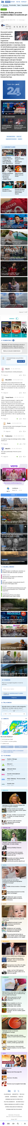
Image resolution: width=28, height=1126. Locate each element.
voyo (4, 1053)
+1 (9, 28)
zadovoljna (6, 827)
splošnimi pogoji (14, 693)
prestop (19, 136)
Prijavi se (20, 361)
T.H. (7, 28)
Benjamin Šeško (11, 136)
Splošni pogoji (20, 1101)
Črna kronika (12, 5)
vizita (4, 865)
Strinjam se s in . (13, 694)
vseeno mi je (5, 743)
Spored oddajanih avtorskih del (14, 1106)
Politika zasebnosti (9, 1101)
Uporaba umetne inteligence (14, 1109)
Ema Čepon (8, 26)
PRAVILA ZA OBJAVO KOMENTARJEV (11, 351)
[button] (8, 124)
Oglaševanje (7, 1094)
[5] (16, 329)
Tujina (18, 5)
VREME (13, 495)
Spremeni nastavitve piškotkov (14, 1099)
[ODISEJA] (14, 319)
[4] (6, 329)
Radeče (20, 139)
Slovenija (5, 5)
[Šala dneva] (24, 714)
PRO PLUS (22, 1094)
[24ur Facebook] (15, 1091)
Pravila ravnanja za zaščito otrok (14, 1104)
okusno (5, 1016)
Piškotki (21, 1096)
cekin (4, 904)
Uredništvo (15, 1094)
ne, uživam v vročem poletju (9, 741)
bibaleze (5, 790)
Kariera (7, 1096)
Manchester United (11, 139)
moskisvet (6, 941)
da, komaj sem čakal (7, 739)
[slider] (14, 111)
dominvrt (6, 977)
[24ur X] (18, 1091)
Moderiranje (13, 1096)
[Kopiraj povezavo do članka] (26, 27)
